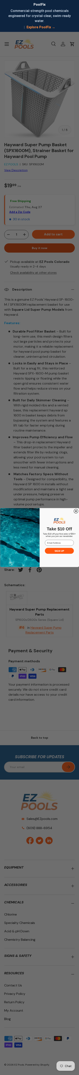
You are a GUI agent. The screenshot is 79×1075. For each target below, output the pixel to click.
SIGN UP (59, 550)
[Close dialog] (76, 511)
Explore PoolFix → (41, 27)
